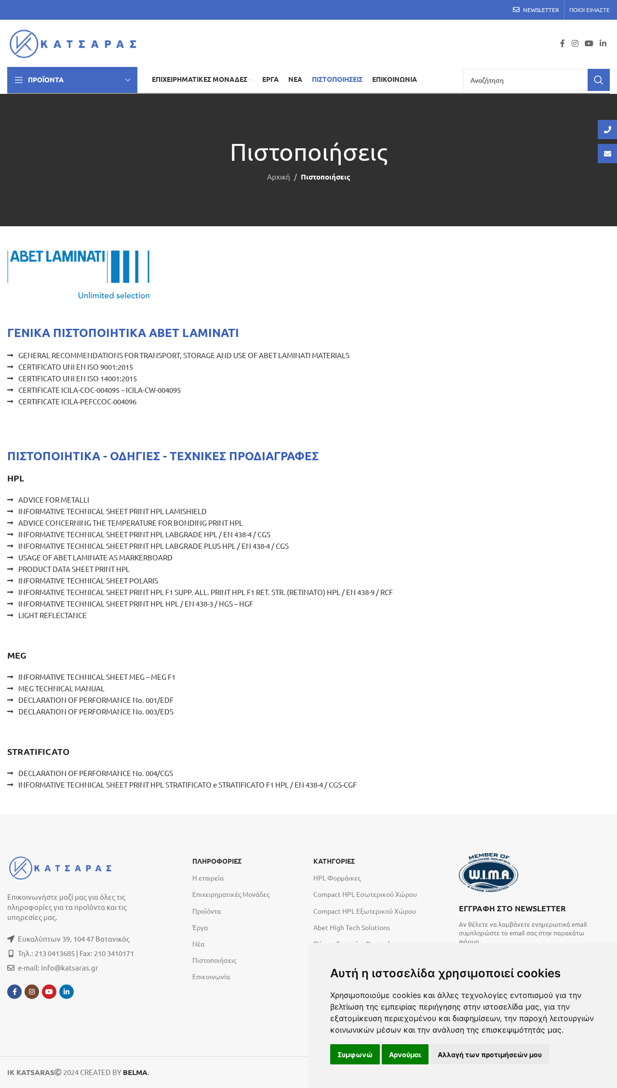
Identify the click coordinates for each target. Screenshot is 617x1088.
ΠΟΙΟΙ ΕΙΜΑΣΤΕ (589, 9)
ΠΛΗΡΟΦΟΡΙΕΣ (216, 861)
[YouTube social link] (588, 43)
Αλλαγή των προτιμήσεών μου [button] (490, 1054)
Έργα (200, 927)
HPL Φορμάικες (337, 877)
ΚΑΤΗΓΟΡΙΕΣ (334, 861)
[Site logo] (76, 42)
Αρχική (278, 176)
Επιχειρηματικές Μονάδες (230, 894)
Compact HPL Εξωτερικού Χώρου (364, 911)
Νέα (198, 943)
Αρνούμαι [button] (405, 1054)
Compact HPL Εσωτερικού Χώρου (365, 894)
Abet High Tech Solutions (351, 927)
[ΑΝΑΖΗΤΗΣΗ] (599, 80)
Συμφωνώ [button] (355, 1054)
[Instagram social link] (574, 43)
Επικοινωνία (211, 976)
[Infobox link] (529, 924)
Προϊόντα (206, 911)
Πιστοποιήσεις (214, 960)
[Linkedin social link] (603, 43)
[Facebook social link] (562, 43)
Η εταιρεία (208, 877)
